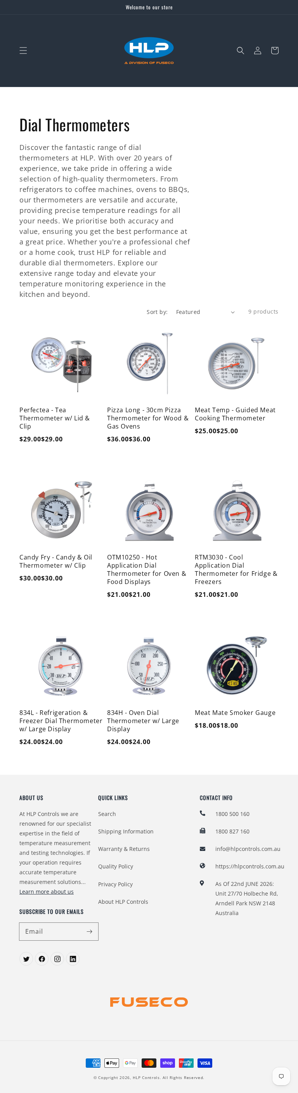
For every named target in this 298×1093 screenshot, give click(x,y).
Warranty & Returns (124, 848)
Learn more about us (46, 891)
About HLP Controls (123, 901)
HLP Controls (146, 1077)
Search (107, 814)
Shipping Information (126, 831)
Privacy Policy (115, 884)
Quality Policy (115, 866)
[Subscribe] (89, 931)
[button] (23, 50)
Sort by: (157, 312)
